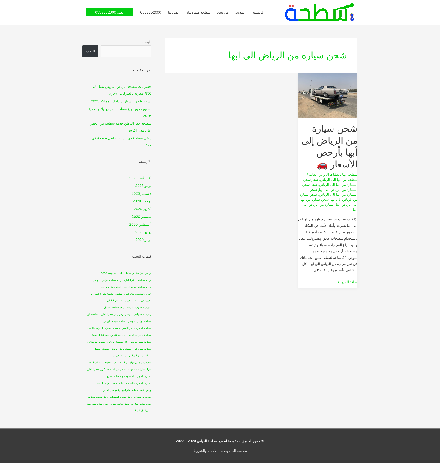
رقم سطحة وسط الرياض (138, 307)
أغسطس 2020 (140, 224)
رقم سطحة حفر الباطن (119, 300)
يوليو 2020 (143, 232)
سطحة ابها (350, 174)
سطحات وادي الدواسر (139, 321)
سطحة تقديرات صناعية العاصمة (108, 335)
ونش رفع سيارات (142, 396)
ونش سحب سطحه (98, 396)
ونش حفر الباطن (111, 390)
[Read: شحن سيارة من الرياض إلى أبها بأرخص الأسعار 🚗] (328, 95)
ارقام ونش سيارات (111, 286)
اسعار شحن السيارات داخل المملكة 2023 (121, 101)
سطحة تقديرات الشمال (139, 335)
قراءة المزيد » (347, 281)
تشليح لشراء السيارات (101, 293)
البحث (146, 42)
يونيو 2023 (143, 186)
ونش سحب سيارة (119, 403)
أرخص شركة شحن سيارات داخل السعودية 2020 (126, 273)
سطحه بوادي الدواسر (140, 355)
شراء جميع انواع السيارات (102, 362)
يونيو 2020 (143, 240)
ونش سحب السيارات (121, 396)
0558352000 (150, 12)
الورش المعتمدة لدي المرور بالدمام (133, 293)
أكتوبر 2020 (142, 209)
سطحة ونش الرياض (121, 348)
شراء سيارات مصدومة (139, 369)
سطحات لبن (92, 314)
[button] (109, 12)
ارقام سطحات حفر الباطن (137, 280)
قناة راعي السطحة (116, 369)
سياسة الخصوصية (234, 451)
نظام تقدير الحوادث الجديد (110, 383)
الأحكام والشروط (205, 451)
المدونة (240, 12)
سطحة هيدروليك (198, 12)
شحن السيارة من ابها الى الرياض (333, 192)
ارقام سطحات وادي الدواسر (107, 280)
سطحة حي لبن (115, 341)
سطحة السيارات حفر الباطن (136, 328)
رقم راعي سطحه (142, 300)
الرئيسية (258, 12)
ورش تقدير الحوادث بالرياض (136, 390)
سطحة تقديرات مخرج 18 (138, 341)
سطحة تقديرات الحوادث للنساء (103, 328)
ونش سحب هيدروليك (97, 403)
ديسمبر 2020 (141, 193)
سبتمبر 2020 (141, 216)
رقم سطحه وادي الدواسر (138, 314)
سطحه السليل (101, 348)
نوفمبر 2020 (142, 201)
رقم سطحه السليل (114, 307)
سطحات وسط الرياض (114, 321)
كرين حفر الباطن (95, 369)
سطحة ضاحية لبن (96, 341)
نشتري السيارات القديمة (138, 383)
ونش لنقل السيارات (141, 410)
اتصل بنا (173, 12)
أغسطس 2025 (140, 178)
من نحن (222, 12)
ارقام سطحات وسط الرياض (137, 286)
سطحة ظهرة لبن (142, 348)
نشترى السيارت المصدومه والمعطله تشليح (129, 376)
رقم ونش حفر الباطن (112, 314)
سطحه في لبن (119, 355)
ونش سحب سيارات (141, 403)
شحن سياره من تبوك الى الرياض (134, 362)
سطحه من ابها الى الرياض (339, 179)
